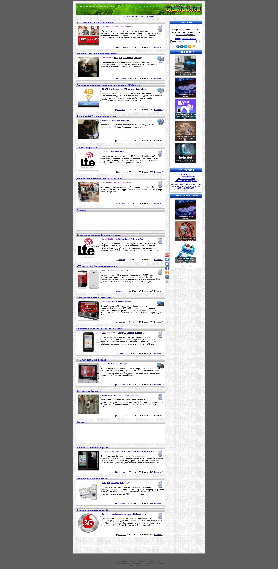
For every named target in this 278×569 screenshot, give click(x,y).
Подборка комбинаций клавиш (186, 95)
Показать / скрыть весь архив (186, 190)
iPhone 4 (110, 451)
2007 (188, 188)
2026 (181, 184)
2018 (194, 184)
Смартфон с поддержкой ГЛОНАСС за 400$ (99, 328)
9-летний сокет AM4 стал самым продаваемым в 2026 (186, 138)
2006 (192, 188)
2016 (172, 186)
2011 (194, 186)
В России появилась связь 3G (92, 510)
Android (130, 270)
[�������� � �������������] (167, 272)
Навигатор (139, 333)
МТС (103, 26)
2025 (186, 184)
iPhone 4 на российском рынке (92, 447)
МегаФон (137, 58)
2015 (177, 186)
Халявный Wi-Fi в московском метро (96, 116)
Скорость (119, 514)
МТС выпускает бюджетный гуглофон (96, 266)
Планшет (113, 301)
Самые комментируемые (186, 181)
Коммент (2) (159, 535)
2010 (198, 186)
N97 (108, 483)
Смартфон (114, 270)
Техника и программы (139, 9)
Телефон (122, 270)
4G (103, 89)
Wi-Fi (116, 58)
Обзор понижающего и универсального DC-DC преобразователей (186, 260)
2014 (181, 186)
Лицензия (118, 151)
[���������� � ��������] (167, 264)
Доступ (119, 120)
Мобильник (119, 395)
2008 (183, 188)
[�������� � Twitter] (167, 259)
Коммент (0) (159, 47)
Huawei (104, 364)
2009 (179, 188)
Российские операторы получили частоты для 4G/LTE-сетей (108, 85)
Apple (104, 451)
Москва (126, 120)
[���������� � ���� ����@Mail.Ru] (167, 277)
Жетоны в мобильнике (88, 391)
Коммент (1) (159, 203)
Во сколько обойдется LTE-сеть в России (98, 235)
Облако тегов (133, 16)
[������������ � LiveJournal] (167, 281)
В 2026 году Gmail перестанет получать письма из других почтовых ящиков (186, 159)
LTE (106, 89)
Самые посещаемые (186, 179)
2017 (199, 184)
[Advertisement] (120, 220)
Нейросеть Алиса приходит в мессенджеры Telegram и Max (186, 116)
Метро (108, 120)
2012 (190, 186)
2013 (185, 186)
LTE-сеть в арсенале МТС (89, 147)
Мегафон (144, 451)
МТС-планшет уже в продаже (91, 360)
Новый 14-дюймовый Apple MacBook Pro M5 (186, 73)
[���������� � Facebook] (167, 268)
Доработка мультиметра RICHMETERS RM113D (186, 239)
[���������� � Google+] (167, 255)
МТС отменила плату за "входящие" (95, 22)
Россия (127, 451)
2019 (190, 184)
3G (126, 364)
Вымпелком (128, 58)
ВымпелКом (141, 89)
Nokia (104, 483)
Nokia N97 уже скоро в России (92, 478)
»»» (121, 47)
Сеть (110, 89)
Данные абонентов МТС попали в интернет (99, 178)
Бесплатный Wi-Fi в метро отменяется (96, 53)
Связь (111, 514)
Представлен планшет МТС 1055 (93, 297)
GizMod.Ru (150, 16)
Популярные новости (186, 177)
